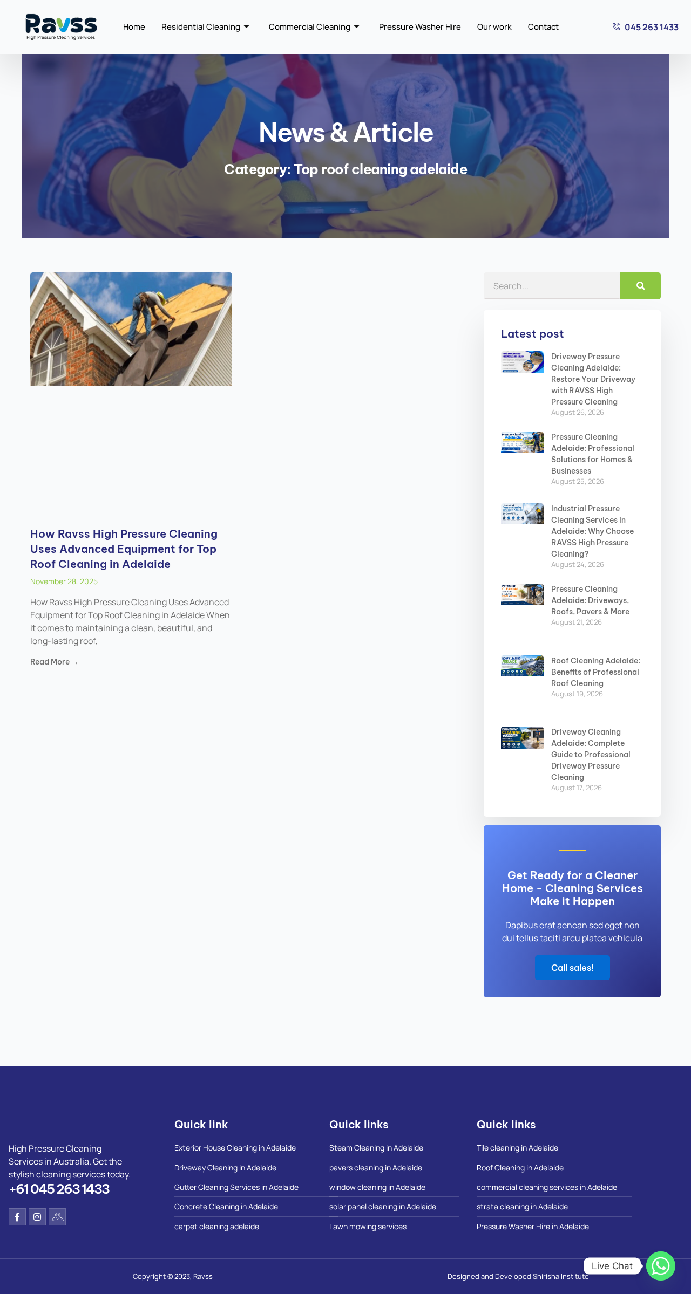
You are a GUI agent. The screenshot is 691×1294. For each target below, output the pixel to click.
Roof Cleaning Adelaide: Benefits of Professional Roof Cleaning (595, 672)
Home (134, 26)
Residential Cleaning (200, 26)
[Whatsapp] (660, 1266)
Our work (494, 26)
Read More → (54, 662)
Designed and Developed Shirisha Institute (518, 1276)
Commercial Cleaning (309, 26)
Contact (543, 26)
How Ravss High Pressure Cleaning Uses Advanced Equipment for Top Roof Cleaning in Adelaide (124, 549)
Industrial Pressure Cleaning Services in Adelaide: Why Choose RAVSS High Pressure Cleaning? (592, 531)
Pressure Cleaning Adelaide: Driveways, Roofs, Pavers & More (590, 600)
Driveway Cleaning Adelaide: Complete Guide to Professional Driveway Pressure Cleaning (591, 754)
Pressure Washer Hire (420, 26)
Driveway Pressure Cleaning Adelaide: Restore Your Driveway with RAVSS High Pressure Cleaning (593, 379)
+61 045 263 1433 (59, 1189)
